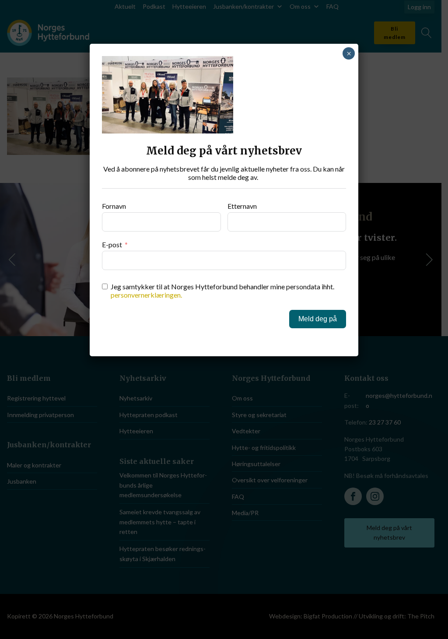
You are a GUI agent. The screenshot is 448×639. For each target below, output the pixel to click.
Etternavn (242, 206)
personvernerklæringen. (146, 295)
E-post (112, 244)
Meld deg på (317, 319)
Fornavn (114, 206)
